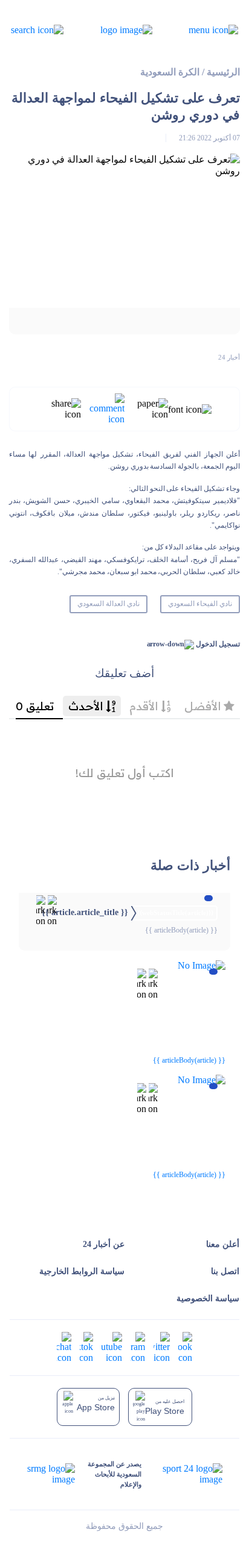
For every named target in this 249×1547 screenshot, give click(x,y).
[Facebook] (185, 1347)
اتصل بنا (225, 1271)
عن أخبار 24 (103, 1244)
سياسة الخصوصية (207, 1298)
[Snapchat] (64, 1347)
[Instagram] (138, 1347)
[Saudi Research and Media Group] (51, 1474)
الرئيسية (223, 72)
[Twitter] (162, 1347)
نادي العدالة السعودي (108, 603)
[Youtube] (112, 1347)
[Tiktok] (86, 1347)
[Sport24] (181, 1474)
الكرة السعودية (169, 72)
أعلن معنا (222, 1244)
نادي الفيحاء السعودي (200, 603)
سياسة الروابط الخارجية (81, 1271)
